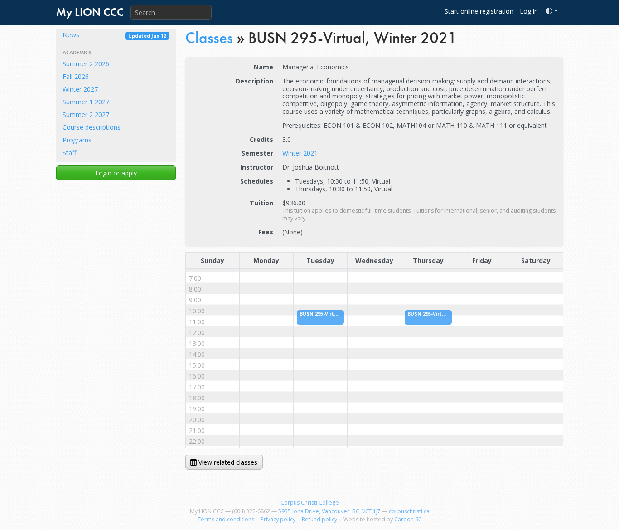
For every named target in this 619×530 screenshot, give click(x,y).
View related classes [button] (227, 462)
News (114, 34)
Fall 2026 (76, 76)
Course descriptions (92, 127)
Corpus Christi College (309, 502)
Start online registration (479, 11)
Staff (69, 152)
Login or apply (116, 173)
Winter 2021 (300, 153)
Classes (209, 38)
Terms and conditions (226, 519)
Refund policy (319, 519)
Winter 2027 (80, 89)
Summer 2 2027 (86, 114)
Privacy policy (278, 519)
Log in (529, 11)
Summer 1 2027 (86, 101)
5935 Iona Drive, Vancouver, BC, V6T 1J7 (329, 511)
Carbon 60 (407, 519)
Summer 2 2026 (86, 63)
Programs (77, 140)
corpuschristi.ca (409, 511)
